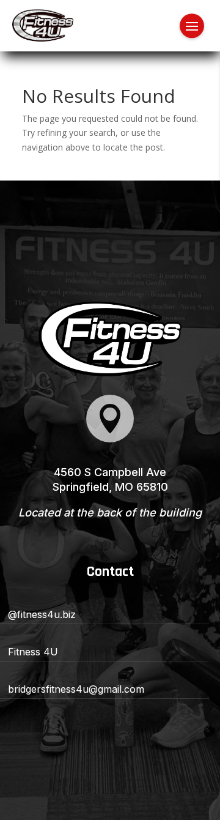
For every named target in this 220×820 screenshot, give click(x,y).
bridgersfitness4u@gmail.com (76, 689)
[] (110, 439)
